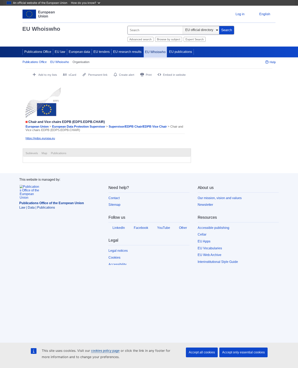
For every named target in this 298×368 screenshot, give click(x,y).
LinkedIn (119, 227)
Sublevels (32, 153)
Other (183, 227)
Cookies (114, 257)
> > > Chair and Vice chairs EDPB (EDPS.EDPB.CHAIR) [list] (104, 128)
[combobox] (155, 30)
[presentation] (44, 153)
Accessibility (117, 264)
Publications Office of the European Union (51, 203)
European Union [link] (37, 126)
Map (44, 153)
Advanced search (140, 39)
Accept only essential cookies (243, 352)
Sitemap (114, 204)
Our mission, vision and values (220, 198)
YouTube (163, 227)
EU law (60, 51)
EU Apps (204, 241)
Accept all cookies (202, 352)
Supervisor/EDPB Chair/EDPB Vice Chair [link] (138, 126)
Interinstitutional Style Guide (218, 261)
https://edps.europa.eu (40, 138)
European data (79, 51)
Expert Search (194, 39)
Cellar (202, 234)
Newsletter (205, 204)
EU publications (180, 51)
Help (273, 62)
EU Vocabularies (210, 248)
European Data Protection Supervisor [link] (79, 126)
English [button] (264, 14)
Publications (58, 153)
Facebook (141, 227)
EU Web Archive (209, 255)
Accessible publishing (213, 227)
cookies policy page (105, 350)
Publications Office (37, 51)
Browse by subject (168, 39)
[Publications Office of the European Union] (39, 14)
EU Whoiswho (41, 29)
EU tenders (101, 51)
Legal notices (118, 250)
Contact (114, 198)
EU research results (127, 51)
